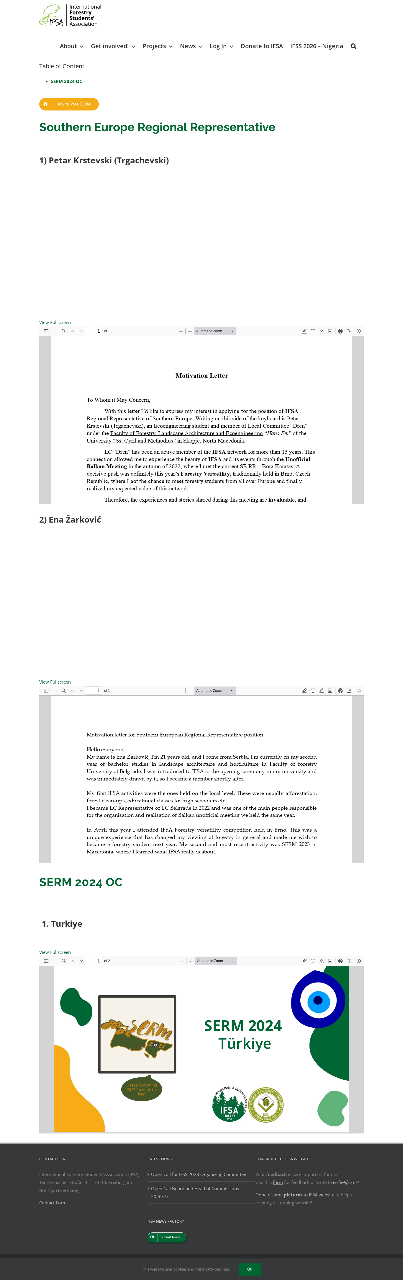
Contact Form (53, 1203)
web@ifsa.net (346, 1182)
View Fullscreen (55, 322)
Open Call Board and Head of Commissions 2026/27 (195, 1192)
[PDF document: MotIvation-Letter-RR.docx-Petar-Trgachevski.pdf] (201, 415)
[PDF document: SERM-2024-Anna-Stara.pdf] (201, 1044)
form (278, 1182)
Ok (249, 1269)
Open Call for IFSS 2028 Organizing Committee (198, 1174)
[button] (353, 45)
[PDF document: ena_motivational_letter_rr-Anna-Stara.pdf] (201, 774)
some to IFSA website (294, 1195)
